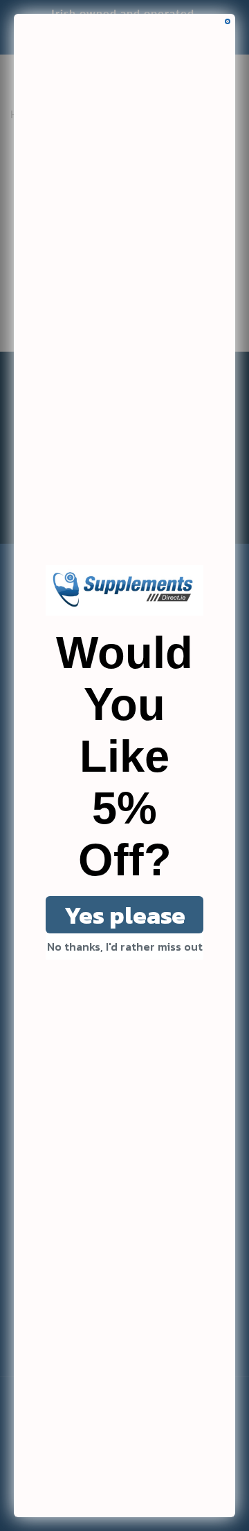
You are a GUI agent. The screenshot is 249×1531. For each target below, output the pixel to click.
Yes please (124, 915)
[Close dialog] (227, 21)
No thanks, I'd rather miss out (125, 946)
